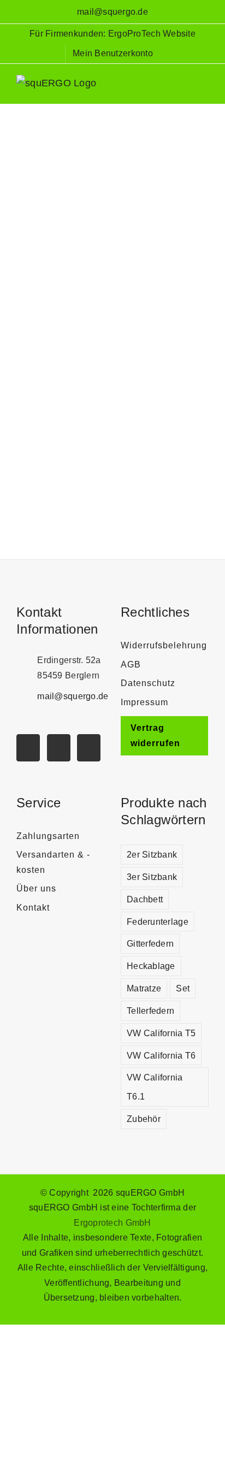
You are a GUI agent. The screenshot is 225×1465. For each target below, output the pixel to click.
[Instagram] (58, 747)
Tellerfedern (150, 1010)
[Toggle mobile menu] (204, 87)
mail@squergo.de (112, 11)
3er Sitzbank (152, 877)
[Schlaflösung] (109, 175)
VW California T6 (161, 1055)
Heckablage (151, 966)
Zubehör (144, 1119)
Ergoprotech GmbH (112, 1222)
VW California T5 (161, 1033)
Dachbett (145, 899)
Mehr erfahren (112, 490)
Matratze (144, 988)
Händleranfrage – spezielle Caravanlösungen (109, 154)
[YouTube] (28, 747)
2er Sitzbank (152, 854)
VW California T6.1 (155, 1086)
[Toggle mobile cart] (184, 87)
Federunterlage (157, 921)
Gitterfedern (150, 943)
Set (183, 988)
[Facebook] (88, 747)
